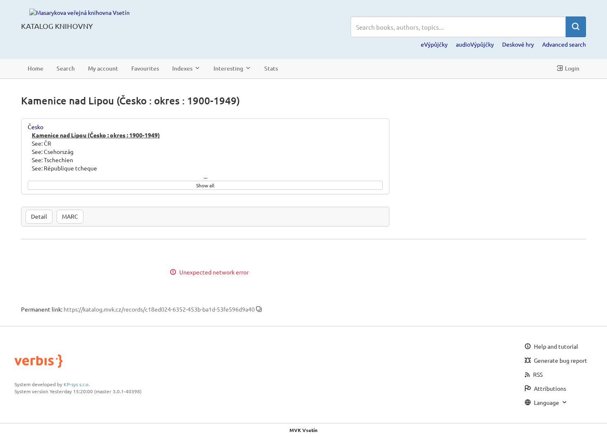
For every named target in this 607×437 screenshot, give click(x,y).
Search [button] (66, 68)
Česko (35, 126)
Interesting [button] (228, 68)
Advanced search (564, 44)
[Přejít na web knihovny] (79, 12)
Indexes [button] (182, 68)
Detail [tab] (39, 216)
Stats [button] (271, 68)
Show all (205, 185)
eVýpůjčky (434, 44)
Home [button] (35, 68)
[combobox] (458, 27)
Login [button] (572, 68)
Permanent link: (41, 309)
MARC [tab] (70, 216)
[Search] (575, 27)
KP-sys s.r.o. (77, 384)
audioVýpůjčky (475, 44)
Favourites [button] (145, 68)
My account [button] (103, 68)
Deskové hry (518, 44)
